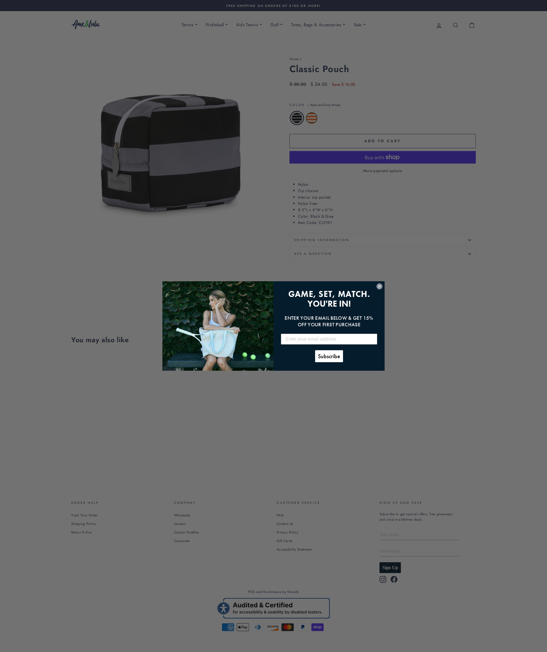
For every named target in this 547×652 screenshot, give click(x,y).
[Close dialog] (379, 286)
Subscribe (329, 356)
